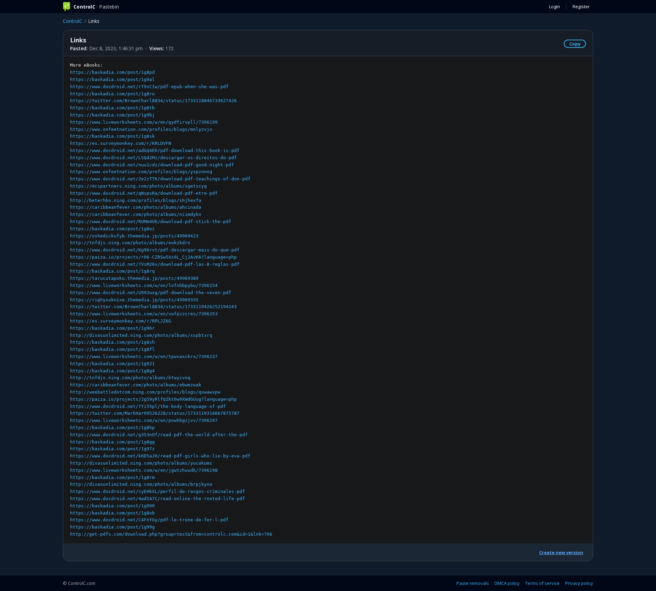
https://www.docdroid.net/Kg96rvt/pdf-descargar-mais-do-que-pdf (155, 249)
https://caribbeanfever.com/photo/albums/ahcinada (135, 207)
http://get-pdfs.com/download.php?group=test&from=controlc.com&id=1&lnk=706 (171, 534)
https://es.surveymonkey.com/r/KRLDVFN (120, 143)
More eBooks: (171, 300)
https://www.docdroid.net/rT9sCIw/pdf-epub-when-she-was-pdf (149, 86)
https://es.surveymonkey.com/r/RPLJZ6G (120, 321)
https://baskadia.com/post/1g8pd (112, 72)
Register (581, 6)
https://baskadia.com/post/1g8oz (112, 228)
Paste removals (472, 583)
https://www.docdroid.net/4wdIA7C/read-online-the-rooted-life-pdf (157, 498)
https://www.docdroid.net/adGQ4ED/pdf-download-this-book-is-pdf (155, 150)
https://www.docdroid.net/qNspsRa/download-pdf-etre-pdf (144, 193)
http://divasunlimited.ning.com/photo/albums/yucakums (141, 463)
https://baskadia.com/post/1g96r (112, 328)
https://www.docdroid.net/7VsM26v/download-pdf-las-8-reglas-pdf (155, 264)
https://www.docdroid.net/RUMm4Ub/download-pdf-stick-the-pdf (150, 221)
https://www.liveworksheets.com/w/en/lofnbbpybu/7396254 (144, 285)
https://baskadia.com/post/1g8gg (112, 441)
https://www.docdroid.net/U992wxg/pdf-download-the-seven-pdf (150, 292)
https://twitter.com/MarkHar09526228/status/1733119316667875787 (155, 413)
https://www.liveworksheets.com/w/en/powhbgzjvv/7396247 (144, 420)
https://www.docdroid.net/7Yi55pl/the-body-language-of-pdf (148, 406)
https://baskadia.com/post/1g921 (112, 363)
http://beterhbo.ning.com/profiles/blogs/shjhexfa (135, 200)
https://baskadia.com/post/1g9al (112, 79)
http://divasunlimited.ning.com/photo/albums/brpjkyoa (141, 484)
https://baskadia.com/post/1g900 (112, 505)
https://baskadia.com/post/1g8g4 (112, 370)
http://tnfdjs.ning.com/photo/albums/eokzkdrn (130, 242)
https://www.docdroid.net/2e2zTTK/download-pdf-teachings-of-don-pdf (160, 178)
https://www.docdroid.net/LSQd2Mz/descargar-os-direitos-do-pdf (153, 157)
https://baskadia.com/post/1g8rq (112, 271)
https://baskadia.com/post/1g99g (112, 527)
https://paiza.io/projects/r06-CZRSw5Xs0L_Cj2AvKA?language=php (153, 257)
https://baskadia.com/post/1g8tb (112, 107)
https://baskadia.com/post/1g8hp (112, 427)
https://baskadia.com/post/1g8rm (112, 477)
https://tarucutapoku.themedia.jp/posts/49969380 (134, 278)
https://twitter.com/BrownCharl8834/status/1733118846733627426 (153, 100)
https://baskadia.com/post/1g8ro (112, 93)
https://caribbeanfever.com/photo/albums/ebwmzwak (135, 384)
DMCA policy (507, 583)
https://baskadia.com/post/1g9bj (112, 115)
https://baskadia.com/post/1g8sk (112, 136)
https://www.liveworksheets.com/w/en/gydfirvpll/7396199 (144, 122)
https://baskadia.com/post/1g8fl (112, 349)
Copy (574, 44)
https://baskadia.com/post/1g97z (112, 448)
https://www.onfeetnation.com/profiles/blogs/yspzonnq (141, 171)
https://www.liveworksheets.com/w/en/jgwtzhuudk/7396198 (144, 470)
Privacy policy (579, 583)
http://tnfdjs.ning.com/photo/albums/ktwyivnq (130, 377)
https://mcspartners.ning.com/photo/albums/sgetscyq (138, 186)
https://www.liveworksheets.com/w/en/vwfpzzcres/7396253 (144, 313)
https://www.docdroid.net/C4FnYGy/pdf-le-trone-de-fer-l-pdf (149, 519)
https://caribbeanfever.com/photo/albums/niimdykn (135, 214)
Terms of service (542, 583)
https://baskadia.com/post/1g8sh (112, 342)
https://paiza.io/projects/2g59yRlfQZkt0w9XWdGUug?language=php (153, 399)
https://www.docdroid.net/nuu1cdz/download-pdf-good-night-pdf (152, 164)
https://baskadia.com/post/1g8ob (112, 513)
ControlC (72, 21)
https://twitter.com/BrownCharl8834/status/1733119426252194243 (153, 306)
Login (554, 6)
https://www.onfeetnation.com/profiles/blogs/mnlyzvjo (141, 129)
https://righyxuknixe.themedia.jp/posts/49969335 (134, 299)
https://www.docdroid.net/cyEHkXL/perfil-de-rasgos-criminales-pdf (157, 491)
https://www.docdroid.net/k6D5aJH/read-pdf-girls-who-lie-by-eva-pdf (160, 455)
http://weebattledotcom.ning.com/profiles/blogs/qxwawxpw (145, 392)
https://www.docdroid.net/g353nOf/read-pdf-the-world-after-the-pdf (159, 434)
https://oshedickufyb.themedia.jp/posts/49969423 (134, 235)
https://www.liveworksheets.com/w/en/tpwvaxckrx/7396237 (144, 356)
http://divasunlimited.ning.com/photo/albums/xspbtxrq (141, 335)
